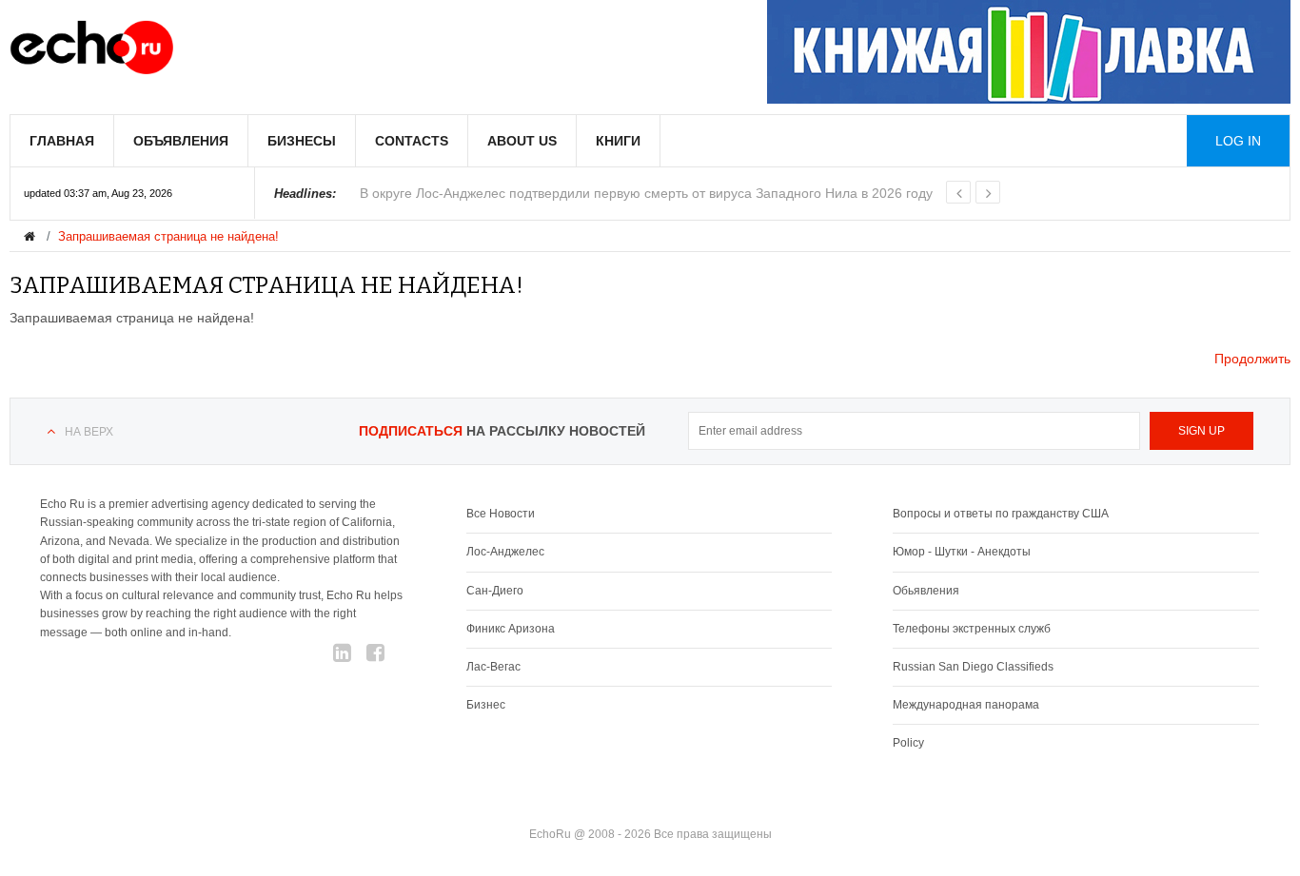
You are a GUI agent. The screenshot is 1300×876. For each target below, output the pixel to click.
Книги (618, 140)
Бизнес (485, 704)
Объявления (180, 140)
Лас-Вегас (493, 666)
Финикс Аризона (510, 628)
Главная (62, 140)
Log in (1238, 140)
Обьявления (926, 590)
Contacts (411, 140)
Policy (908, 742)
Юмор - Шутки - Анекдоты (962, 551)
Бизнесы (301, 140)
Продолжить (1252, 358)
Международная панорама (966, 704)
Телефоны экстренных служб (972, 628)
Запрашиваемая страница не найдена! (168, 236)
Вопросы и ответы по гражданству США (1001, 513)
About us (522, 140)
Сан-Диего (494, 590)
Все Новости (500, 513)
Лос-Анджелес (505, 551)
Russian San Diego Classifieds (973, 666)
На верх (89, 431)
